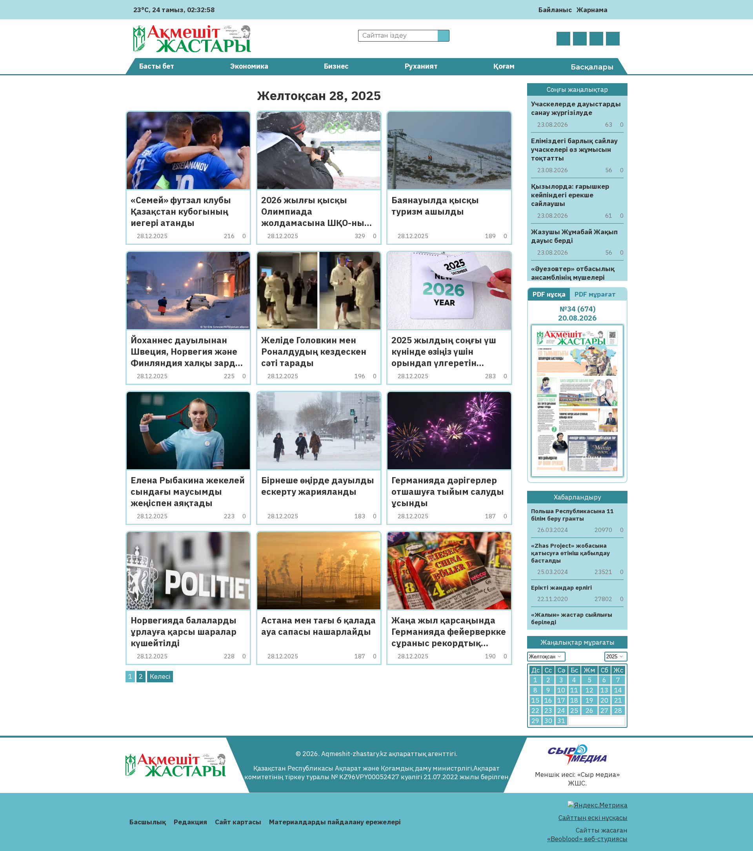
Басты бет (156, 66)
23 (548, 710)
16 (548, 700)
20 (604, 700)
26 (589, 710)
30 (548, 720)
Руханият (421, 66)
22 (535, 710)
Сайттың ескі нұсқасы (593, 817)
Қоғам (504, 66)
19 (589, 700)
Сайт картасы (238, 822)
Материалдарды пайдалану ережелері (335, 822)
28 (618, 710)
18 (574, 700)
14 (618, 690)
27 (604, 710)
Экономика (249, 66)
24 (561, 710)
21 (618, 700)
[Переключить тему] (616, 9)
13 (604, 690)
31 (561, 720)
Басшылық (147, 822)
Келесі (160, 676)
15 (535, 700)
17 (561, 700)
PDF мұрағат (596, 294)
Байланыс (555, 9)
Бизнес (336, 66)
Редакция (190, 822)
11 (574, 690)
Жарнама (592, 9)
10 (561, 690)
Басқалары (592, 67)
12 (589, 690)
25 (574, 710)
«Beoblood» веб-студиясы (587, 839)
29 (535, 720)
